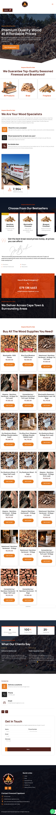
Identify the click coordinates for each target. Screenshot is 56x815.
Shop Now (9, 233)
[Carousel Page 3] (29, 665)
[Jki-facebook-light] (2, 711)
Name (7, 729)
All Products (9, 95)
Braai (28, 95)
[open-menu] (53, 4)
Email (6, 734)
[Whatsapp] (6, 711)
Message (7, 739)
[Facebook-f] (6, 788)
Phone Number (32, 729)
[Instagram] (9, 788)
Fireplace (47, 95)
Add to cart (9, 364)
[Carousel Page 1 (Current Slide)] (26, 665)
